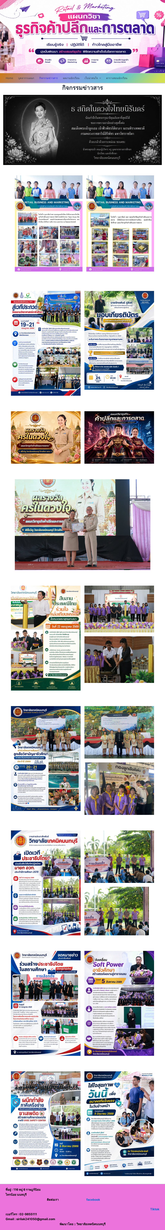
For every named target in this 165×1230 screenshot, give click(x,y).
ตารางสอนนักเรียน (116, 78)
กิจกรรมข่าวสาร (48, 78)
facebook (93, 1200)
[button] (99, 78)
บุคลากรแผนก (26, 78)
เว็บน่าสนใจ (91, 78)
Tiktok (154, 1209)
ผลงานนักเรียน (71, 78)
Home (9, 78)
